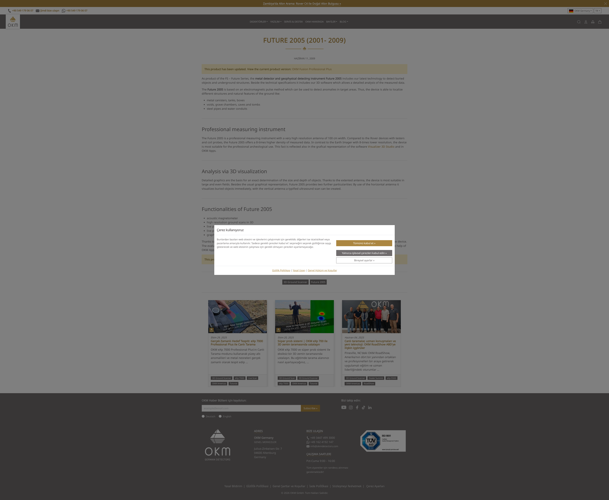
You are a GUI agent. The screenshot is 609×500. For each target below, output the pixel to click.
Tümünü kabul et (363, 243)
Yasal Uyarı (299, 270)
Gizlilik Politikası (281, 270)
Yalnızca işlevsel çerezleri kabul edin (363, 253)
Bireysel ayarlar (363, 260)
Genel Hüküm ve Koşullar (322, 270)
